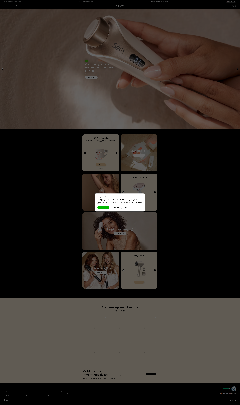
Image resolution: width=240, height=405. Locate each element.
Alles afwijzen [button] (116, 207)
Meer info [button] (127, 207)
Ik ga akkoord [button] (103, 207)
